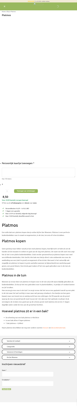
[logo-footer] (38, 4)
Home (3, 11)
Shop (8, 11)
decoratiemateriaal (58, 328)
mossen (46, 328)
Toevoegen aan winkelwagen (26, 191)
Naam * (4, 370)
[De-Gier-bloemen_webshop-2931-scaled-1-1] (38, 88)
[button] (38, 341)
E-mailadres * (6, 380)
